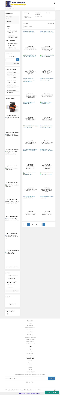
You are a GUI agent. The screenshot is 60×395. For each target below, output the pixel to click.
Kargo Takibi (30, 325)
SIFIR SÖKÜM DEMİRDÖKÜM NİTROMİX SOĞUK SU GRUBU (47, 190)
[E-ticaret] (30, 393)
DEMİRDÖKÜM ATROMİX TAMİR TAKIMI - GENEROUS (30, 143)
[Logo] (15, 3)
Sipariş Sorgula (30, 329)
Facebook (30, 360)
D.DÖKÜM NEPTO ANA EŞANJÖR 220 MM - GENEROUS (47, 167)
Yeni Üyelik (30, 349)
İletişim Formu (30, 332)
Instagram (30, 365)
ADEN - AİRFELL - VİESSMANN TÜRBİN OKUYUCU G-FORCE (30, 167)
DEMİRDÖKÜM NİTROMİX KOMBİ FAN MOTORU (30, 119)
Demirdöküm (30, 46)
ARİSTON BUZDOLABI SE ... (12, 149)
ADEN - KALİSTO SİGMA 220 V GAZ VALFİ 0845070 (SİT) (47, 96)
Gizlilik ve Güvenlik (30, 339)
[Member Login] (50, 4)
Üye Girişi (30, 351)
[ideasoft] (22, 393)
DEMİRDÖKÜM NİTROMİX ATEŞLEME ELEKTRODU (47, 119)
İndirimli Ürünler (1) (12, 48)
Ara (18, 59)
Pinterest (30, 369)
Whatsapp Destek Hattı (52, 392)
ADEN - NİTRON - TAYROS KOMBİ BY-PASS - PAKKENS (47, 143)
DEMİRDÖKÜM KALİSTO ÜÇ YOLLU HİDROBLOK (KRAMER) (31, 73)
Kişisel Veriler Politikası (30, 343)
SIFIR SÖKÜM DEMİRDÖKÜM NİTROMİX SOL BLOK (30, 190)
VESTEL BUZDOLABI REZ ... (12, 267)
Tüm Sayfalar (16, 290)
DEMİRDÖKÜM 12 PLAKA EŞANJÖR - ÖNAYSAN (30, 213)
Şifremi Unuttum (30, 353)
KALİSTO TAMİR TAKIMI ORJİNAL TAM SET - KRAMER (30, 48)
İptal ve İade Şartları (30, 341)
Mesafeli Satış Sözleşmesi (30, 337)
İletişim (30, 323)
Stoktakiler (27, 23)
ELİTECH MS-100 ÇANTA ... (12, 183)
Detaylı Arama (16, 63)
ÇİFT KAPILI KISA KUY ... (12, 166)
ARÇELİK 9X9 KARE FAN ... (12, 233)
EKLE (51, 378)
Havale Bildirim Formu (30, 327)
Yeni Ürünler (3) (11, 45)
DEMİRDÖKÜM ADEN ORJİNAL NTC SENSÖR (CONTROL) (47, 73)
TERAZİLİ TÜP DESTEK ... (12, 199)
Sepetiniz (30, 355)
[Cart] (53, 3)
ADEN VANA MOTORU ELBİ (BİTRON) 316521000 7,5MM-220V (47, 49)
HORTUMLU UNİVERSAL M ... (12, 250)
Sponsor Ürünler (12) (12, 43)
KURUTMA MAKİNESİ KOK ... (12, 132)
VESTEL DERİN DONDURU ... (12, 216)
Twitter (30, 363)
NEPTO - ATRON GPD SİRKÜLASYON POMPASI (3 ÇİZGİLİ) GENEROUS (30, 96)
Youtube (30, 367)
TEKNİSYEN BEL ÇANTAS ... (12, 115)
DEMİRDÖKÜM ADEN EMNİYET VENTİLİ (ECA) (47, 213)
